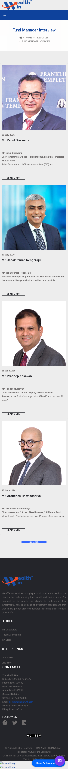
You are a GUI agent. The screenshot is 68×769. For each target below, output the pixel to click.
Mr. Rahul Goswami (15, 140)
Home (29, 37)
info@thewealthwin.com (21, 702)
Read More (13, 178)
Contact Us (7, 657)
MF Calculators (9, 629)
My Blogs (6, 640)
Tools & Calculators (11, 634)
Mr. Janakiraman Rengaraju (21, 260)
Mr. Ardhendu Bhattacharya (21, 496)
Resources (42, 37)
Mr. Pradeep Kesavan (17, 376)
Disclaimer (7, 662)
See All (34, 542)
